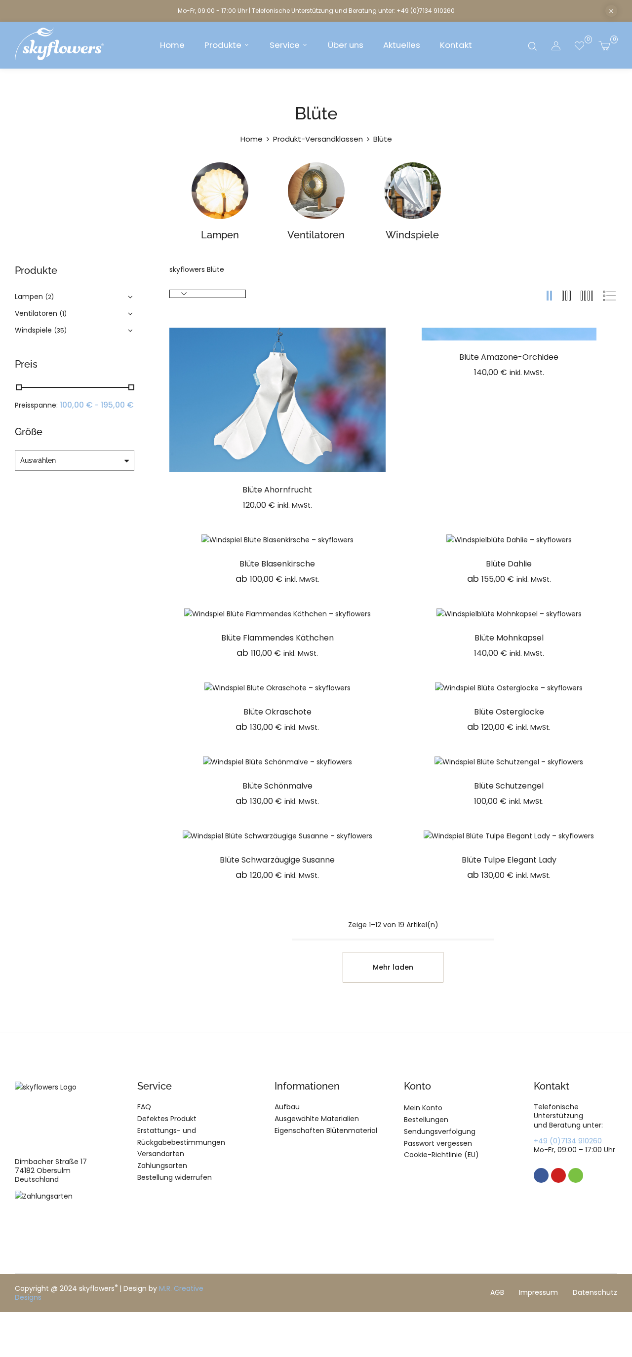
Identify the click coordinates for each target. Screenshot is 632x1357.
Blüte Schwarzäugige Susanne (277, 860)
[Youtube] (558, 1175)
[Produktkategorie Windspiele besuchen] (412, 190)
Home (251, 139)
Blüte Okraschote (277, 711)
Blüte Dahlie (509, 563)
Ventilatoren (316, 235)
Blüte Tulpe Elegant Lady (509, 860)
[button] (604, 45)
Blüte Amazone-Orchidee (508, 357)
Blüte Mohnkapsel (509, 637)
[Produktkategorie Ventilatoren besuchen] (316, 190)
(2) (49, 297)
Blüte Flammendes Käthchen (277, 637)
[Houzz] (575, 1175)
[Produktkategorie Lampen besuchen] (220, 190)
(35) (60, 330)
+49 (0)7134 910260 (568, 1141)
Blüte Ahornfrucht (277, 489)
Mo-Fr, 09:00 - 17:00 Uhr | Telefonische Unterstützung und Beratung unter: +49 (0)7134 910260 (316, 10)
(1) (63, 313)
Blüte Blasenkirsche (277, 563)
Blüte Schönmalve (277, 786)
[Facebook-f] (541, 1175)
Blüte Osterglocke (509, 711)
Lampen (220, 235)
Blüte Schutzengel (509, 786)
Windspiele (412, 235)
